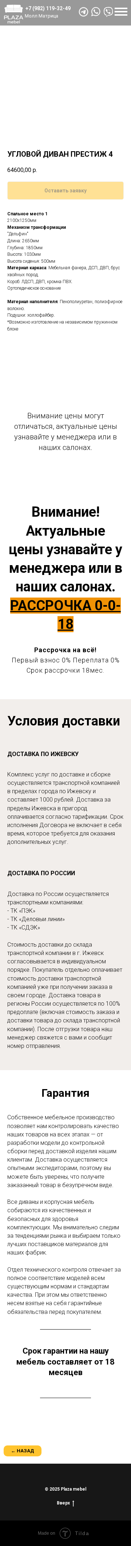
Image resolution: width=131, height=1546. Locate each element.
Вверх (63, 1503)
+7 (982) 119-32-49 (48, 8)
